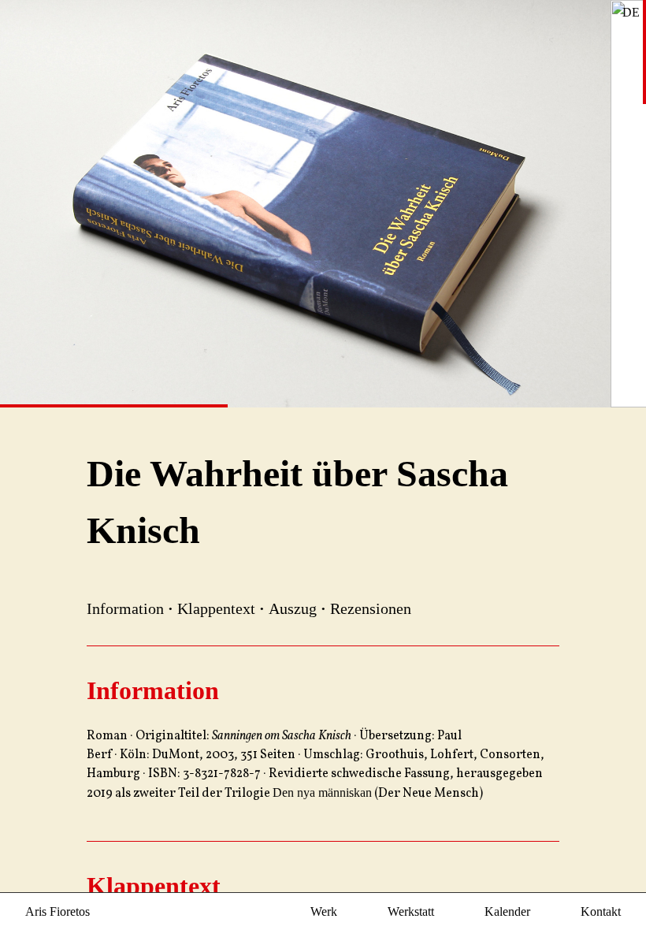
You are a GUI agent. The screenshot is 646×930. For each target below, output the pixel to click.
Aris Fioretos (57, 911)
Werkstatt (411, 911)
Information (125, 608)
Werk (323, 911)
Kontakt (601, 911)
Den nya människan (322, 792)
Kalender (507, 911)
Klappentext (216, 608)
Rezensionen (370, 608)
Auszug (293, 608)
